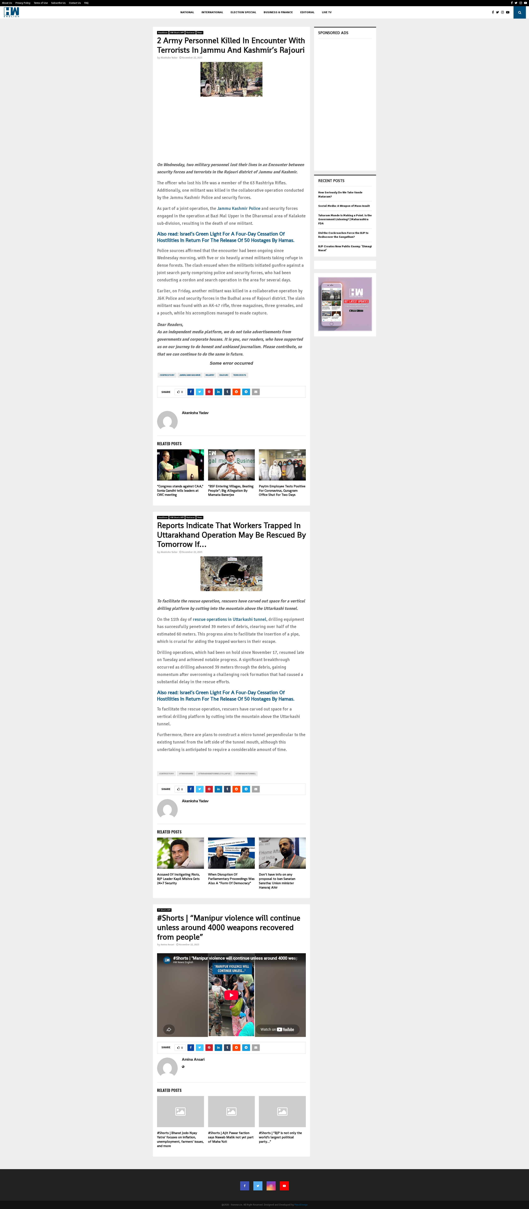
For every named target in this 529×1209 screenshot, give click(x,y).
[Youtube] (508, 12)
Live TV (326, 12)
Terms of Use (41, 3)
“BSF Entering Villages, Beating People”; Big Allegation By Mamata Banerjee (231, 490)
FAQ (86, 3)
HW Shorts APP (177, 32)
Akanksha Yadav (169, 57)
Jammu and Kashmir (190, 375)
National (187, 12)
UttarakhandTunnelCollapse (214, 773)
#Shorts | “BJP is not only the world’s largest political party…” (280, 1137)
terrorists (239, 375)
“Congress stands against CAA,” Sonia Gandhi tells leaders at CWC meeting (180, 490)
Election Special (243, 12)
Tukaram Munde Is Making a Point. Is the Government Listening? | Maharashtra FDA (345, 219)
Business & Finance (278, 12)
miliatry (210, 375)
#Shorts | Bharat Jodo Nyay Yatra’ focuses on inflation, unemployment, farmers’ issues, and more (180, 1139)
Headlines (163, 32)
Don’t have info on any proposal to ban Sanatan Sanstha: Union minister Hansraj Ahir (277, 880)
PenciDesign (301, 1204)
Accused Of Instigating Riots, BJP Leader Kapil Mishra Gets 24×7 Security (178, 878)
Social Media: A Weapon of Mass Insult (344, 206)
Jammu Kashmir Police (238, 208)
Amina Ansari (167, 944)
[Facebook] (494, 12)
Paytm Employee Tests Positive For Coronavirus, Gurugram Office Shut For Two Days (282, 490)
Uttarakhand (186, 773)
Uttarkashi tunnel (246, 773)
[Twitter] (498, 12)
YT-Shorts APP (164, 910)
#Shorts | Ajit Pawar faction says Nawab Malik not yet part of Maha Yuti (231, 1137)
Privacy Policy (22, 3)
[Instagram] (503, 12)
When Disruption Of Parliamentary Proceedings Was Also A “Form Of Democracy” (231, 878)
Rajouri (223, 375)
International (212, 12)
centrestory (167, 375)
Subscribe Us (58, 3)
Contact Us (75, 3)
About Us (7, 3)
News (199, 32)
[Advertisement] (231, 132)
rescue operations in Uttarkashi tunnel (229, 619)
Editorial (307, 12)
